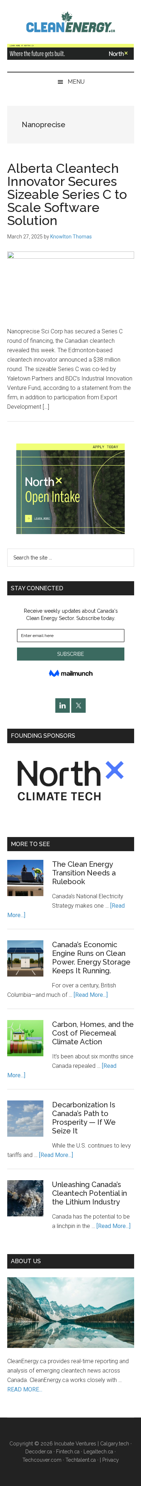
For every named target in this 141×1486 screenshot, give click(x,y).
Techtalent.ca (80, 1460)
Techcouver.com (41, 1460)
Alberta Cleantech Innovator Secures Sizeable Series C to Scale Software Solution (67, 194)
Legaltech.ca (98, 1451)
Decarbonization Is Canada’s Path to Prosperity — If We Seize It (84, 1117)
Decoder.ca (38, 1451)
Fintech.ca (68, 1451)
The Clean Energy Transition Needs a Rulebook (84, 873)
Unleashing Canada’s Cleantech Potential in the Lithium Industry (89, 1193)
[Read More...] (91, 994)
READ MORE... (24, 1389)
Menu (76, 81)
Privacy (110, 1460)
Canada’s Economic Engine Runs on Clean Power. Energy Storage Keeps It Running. (91, 957)
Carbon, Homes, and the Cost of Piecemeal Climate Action (93, 1033)
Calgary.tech (114, 1444)
